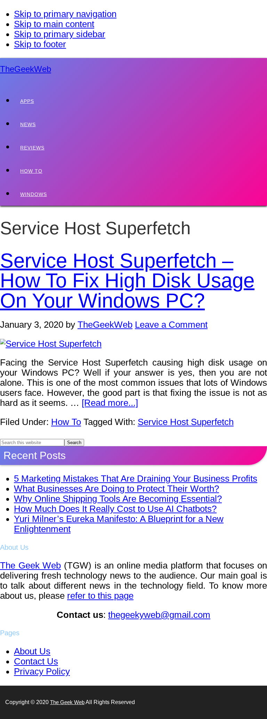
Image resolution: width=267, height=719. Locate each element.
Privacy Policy (42, 671)
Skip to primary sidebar (59, 34)
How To (66, 422)
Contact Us (36, 661)
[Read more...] (110, 403)
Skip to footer (40, 44)
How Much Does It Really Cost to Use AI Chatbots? (115, 509)
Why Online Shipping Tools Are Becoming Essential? (118, 499)
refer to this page (100, 595)
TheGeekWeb (25, 69)
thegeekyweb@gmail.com (159, 615)
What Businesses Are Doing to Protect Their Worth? (116, 488)
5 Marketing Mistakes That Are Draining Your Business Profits (135, 478)
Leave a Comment (171, 324)
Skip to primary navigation (65, 14)
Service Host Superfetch (186, 422)
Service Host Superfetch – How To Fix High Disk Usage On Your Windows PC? (127, 281)
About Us (32, 651)
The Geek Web (30, 565)
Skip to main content (54, 24)
